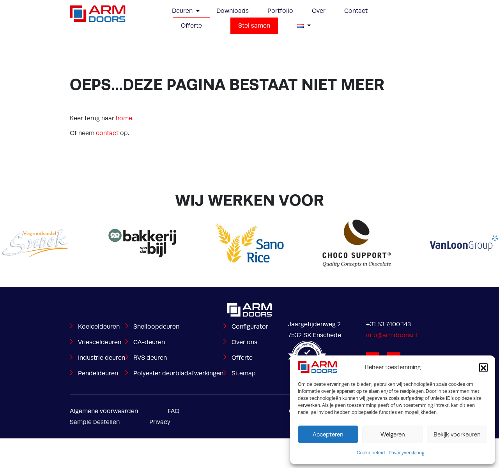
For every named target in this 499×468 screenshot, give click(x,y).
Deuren (182, 10)
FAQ (173, 411)
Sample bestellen (95, 422)
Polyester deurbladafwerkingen (178, 373)
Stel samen (254, 25)
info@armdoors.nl (391, 335)
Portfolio (280, 10)
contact (107, 133)
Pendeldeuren (98, 373)
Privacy (159, 422)
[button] (483, 367)
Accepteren (328, 434)
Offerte (191, 25)
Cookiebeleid (371, 453)
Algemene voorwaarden (104, 411)
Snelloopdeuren (156, 326)
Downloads (232, 10)
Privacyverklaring (407, 453)
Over (319, 10)
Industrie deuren (101, 357)
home (124, 118)
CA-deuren (149, 342)
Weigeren (392, 434)
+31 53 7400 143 (388, 324)
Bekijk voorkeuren (457, 434)
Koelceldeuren (99, 326)
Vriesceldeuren (99, 342)
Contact (356, 10)
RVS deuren (150, 357)
